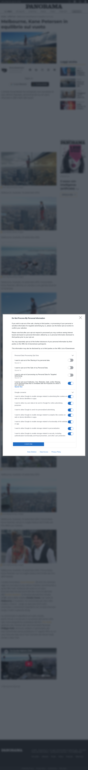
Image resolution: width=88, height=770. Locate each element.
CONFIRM (29, 444)
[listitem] (44, 355)
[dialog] (44, 385)
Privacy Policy (56, 452)
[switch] (70, 360)
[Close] (81, 318)
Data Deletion (31, 452)
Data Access (44, 452)
